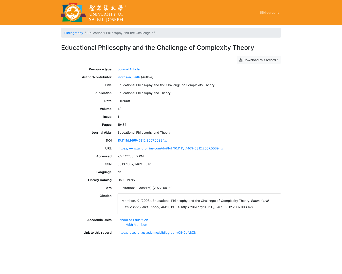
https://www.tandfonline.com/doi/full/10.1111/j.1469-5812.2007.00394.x (170, 148)
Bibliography (269, 12)
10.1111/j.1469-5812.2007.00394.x (142, 140)
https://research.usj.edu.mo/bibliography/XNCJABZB (157, 232)
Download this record (259, 60)
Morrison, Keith (129, 77)
